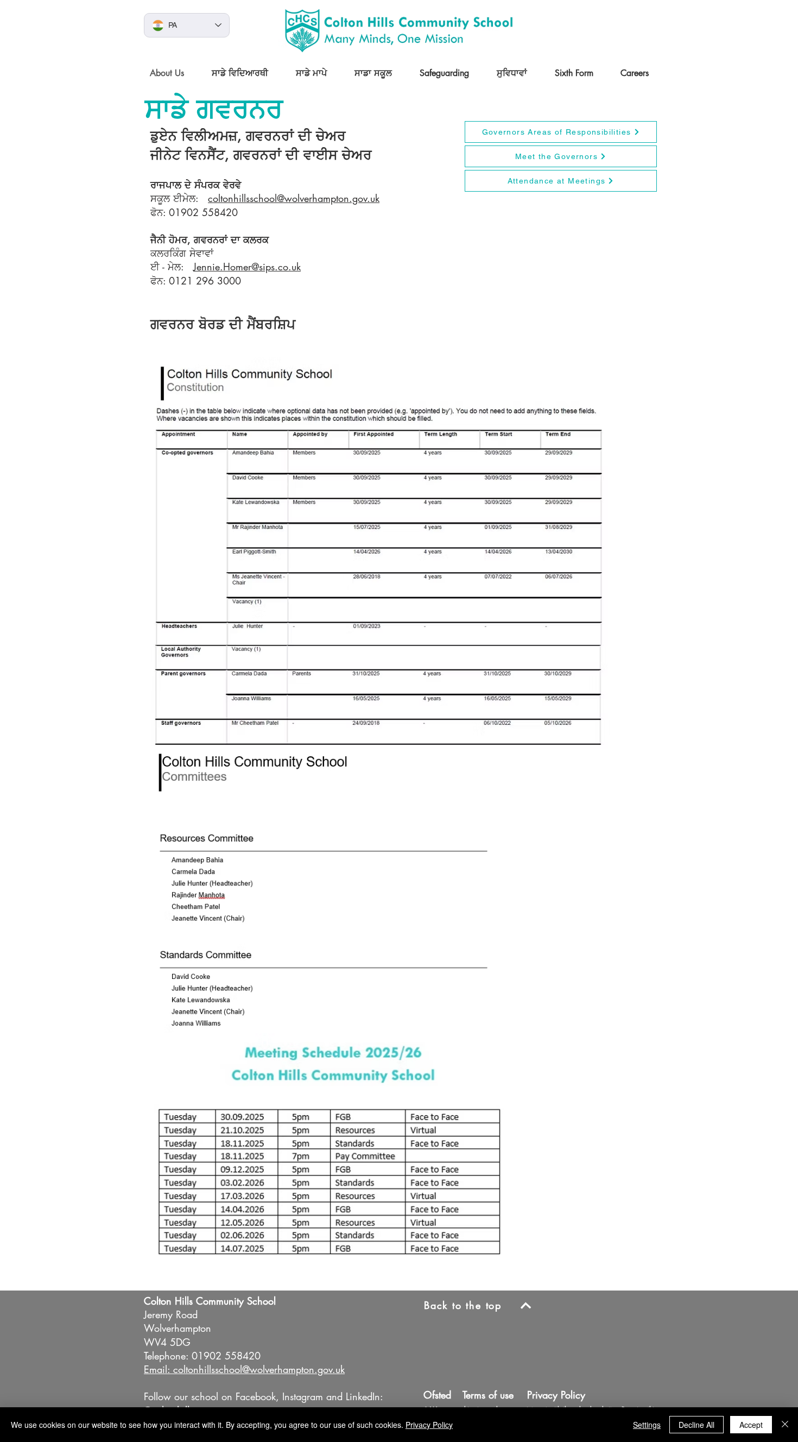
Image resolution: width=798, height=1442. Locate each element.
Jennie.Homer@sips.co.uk (247, 266)
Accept (751, 1424)
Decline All (696, 1424)
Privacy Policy (429, 1424)
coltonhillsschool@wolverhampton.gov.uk (293, 198)
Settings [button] (647, 1424)
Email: (157, 1369)
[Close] (784, 1424)
